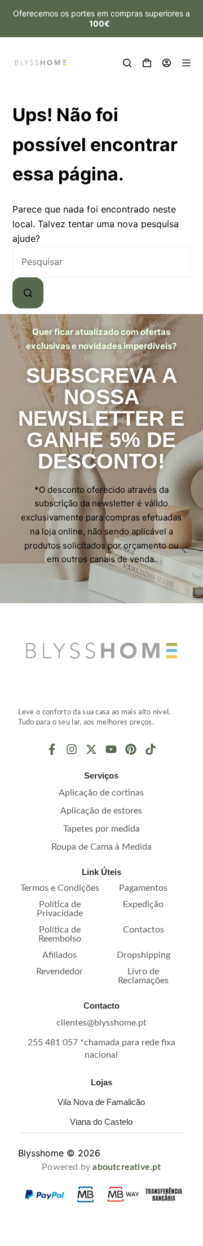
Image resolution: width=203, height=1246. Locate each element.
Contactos (143, 929)
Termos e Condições (59, 887)
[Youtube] (111, 749)
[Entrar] (166, 63)
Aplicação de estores (101, 810)
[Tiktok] (150, 749)
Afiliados (59, 955)
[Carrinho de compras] (147, 63)
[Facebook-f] (52, 749)
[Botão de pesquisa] (27, 292)
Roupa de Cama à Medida (101, 846)
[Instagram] (71, 749)
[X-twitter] (91, 749)
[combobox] (101, 261)
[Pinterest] (130, 749)
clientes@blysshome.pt (101, 1022)
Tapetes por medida (101, 828)
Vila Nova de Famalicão (101, 1102)
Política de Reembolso (59, 934)
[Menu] (186, 63)
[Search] (127, 63)
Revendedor (59, 971)
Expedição (143, 904)
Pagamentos (143, 887)
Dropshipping (143, 955)
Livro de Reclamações (143, 976)
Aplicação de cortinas (101, 792)
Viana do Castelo (101, 1121)
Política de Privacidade (60, 909)
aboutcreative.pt (126, 1167)
